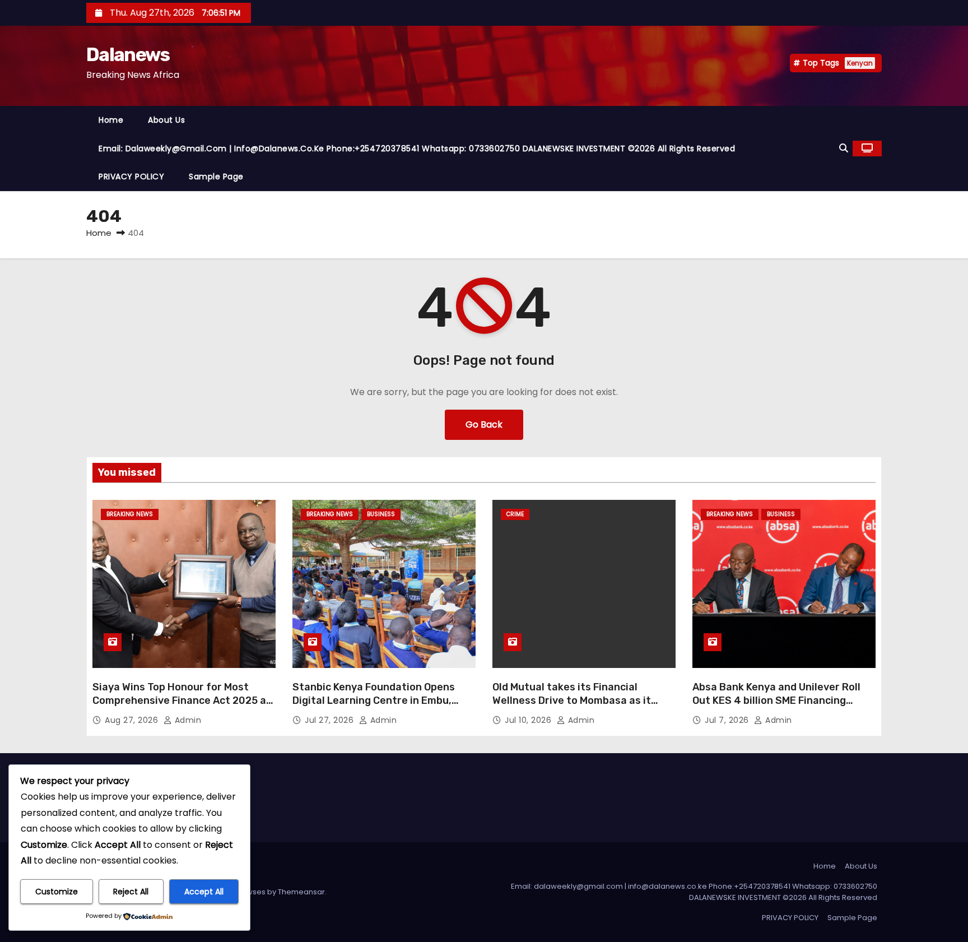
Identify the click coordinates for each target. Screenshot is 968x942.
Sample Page (216, 176)
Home (111, 120)
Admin (186, 720)
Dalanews (127, 54)
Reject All (130, 891)
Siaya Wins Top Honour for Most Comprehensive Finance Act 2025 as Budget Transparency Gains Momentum (182, 707)
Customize (56, 891)
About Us (166, 120)
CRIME (515, 514)
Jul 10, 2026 (529, 720)
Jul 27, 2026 (330, 720)
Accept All (204, 891)
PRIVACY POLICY (131, 176)
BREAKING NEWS (129, 514)
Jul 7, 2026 (728, 720)
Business (381, 514)
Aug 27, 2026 (133, 720)
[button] (843, 148)
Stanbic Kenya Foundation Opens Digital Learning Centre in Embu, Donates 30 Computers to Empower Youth (380, 707)
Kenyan (860, 63)
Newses (251, 892)
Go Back (484, 424)
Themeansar (301, 892)
